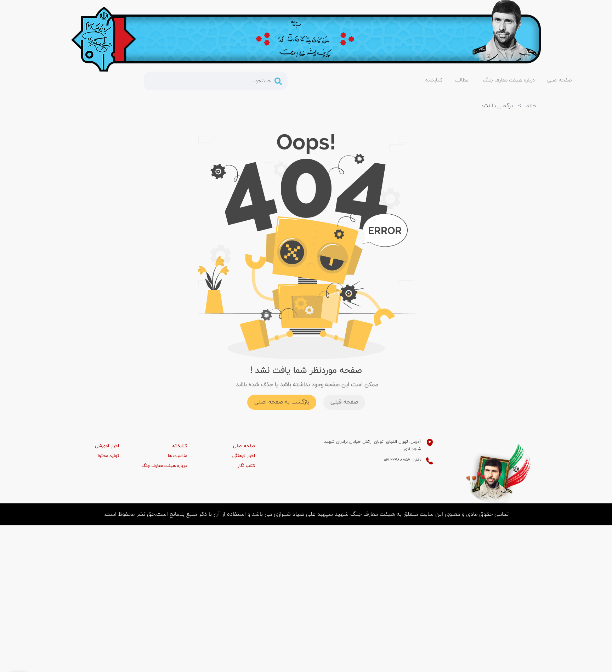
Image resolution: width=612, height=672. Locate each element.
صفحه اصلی (244, 446)
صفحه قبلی (344, 402)
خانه (531, 106)
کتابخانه (179, 446)
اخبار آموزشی (107, 446)
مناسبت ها (177, 456)
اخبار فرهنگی (243, 456)
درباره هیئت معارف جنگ (164, 466)
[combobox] (216, 81)
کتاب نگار (246, 466)
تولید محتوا (108, 456)
